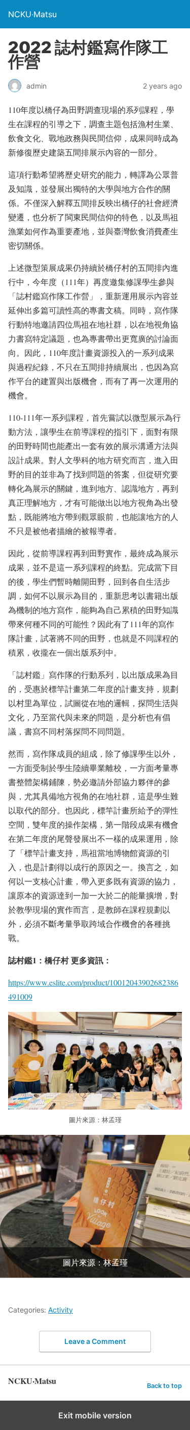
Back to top (164, 1386)
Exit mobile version (95, 1415)
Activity (60, 1309)
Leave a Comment (95, 1341)
